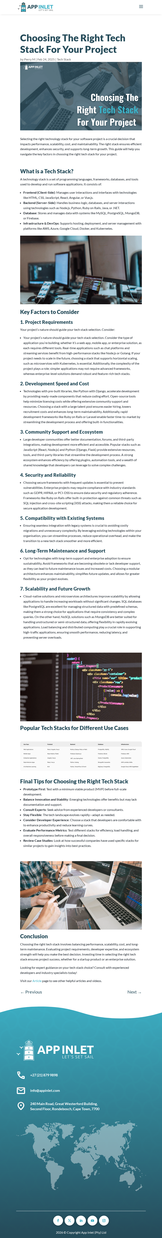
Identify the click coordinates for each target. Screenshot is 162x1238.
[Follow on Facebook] (58, 1221)
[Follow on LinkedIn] (81, 1221)
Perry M (29, 59)
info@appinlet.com (45, 1090)
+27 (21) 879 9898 (44, 1075)
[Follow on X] (69, 1221)
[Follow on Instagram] (104, 1221)
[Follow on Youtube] (92, 1221)
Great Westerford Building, (76, 1103)
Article (36, 981)
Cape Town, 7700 (86, 1109)
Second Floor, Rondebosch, (51, 1109)
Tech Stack (64, 59)
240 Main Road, (42, 1103)
